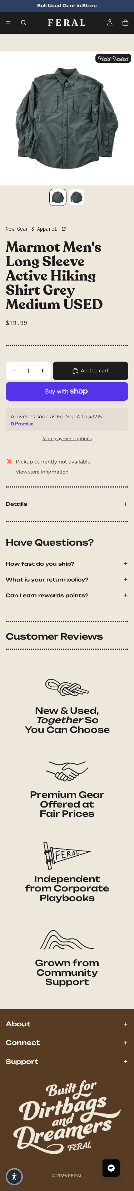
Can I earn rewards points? (47, 595)
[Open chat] (111, 1168)
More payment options (67, 438)
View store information (42, 472)
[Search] (23, 22)
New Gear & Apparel (33, 229)
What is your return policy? (47, 579)
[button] (14, 1176)
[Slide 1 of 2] (58, 197)
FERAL (75, 1175)
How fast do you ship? (40, 564)
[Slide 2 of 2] (76, 197)
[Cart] (125, 22)
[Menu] (8, 22)
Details (16, 504)
